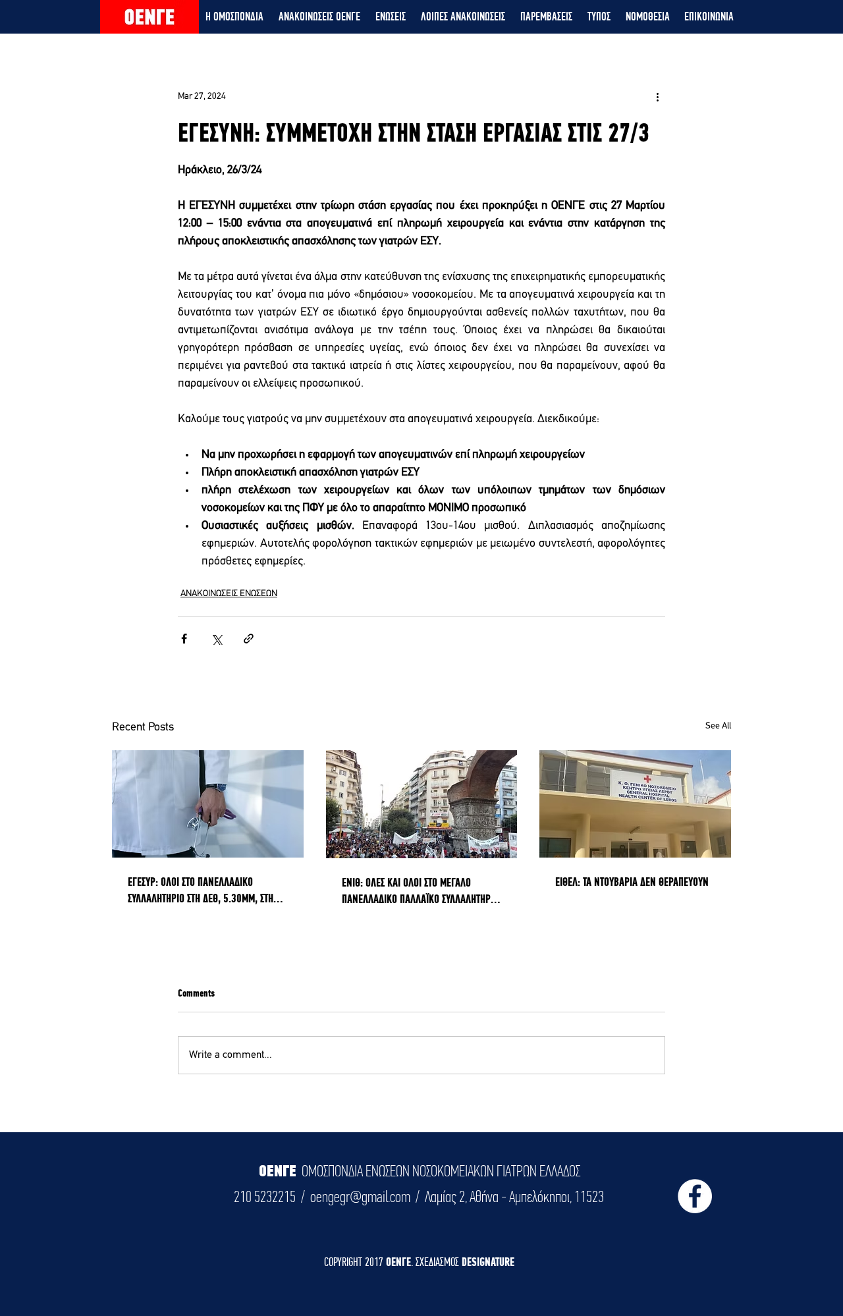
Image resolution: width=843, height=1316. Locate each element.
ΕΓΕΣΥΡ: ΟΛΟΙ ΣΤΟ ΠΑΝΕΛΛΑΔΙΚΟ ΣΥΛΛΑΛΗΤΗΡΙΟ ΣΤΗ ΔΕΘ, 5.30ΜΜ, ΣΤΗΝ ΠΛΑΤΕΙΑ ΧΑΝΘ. (203, 890)
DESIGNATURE (488, 1262)
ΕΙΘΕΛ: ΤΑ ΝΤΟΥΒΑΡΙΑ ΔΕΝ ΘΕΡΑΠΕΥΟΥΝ (632, 882)
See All (718, 726)
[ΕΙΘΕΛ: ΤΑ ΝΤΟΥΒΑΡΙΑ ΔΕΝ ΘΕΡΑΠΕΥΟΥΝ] (635, 804)
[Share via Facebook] (184, 638)
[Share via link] (248, 638)
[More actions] (657, 96)
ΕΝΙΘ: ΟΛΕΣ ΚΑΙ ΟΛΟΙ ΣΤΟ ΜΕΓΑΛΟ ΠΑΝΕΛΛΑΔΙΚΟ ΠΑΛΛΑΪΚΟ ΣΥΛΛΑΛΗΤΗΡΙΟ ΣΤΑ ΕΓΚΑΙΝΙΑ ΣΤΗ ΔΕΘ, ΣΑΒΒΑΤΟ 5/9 (420, 891)
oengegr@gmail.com (360, 1197)
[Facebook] (695, 1196)
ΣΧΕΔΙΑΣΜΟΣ (439, 1262)
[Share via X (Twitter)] (216, 638)
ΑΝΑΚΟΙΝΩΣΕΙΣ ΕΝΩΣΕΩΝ (228, 594)
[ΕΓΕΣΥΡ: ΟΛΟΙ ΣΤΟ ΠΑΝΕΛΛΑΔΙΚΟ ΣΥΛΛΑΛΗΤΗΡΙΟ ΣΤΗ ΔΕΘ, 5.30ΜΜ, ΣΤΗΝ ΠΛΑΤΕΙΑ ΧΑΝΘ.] (208, 804)
